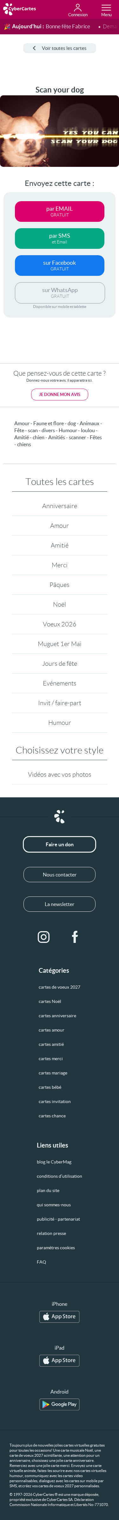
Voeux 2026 (59, 624)
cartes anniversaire (57, 1015)
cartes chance (52, 1115)
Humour (59, 722)
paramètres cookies (56, 1247)
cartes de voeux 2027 (59, 987)
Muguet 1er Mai (60, 643)
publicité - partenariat (58, 1219)
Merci (60, 565)
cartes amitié (51, 1044)
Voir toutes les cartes (64, 48)
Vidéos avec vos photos (59, 774)
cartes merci (51, 1058)
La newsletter (59, 904)
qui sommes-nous (54, 1204)
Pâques (59, 584)
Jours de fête (59, 663)
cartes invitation (55, 1101)
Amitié (60, 545)
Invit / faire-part (59, 702)
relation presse (51, 1233)
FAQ (41, 1261)
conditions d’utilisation (59, 1176)
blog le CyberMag (54, 1161)
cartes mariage (53, 1072)
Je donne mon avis (59, 394)
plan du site (48, 1190)
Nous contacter (59, 874)
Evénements (59, 683)
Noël (59, 604)
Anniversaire (59, 505)
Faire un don (60, 844)
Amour (59, 525)
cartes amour (51, 1030)
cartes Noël (50, 1001)
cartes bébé (50, 1087)
